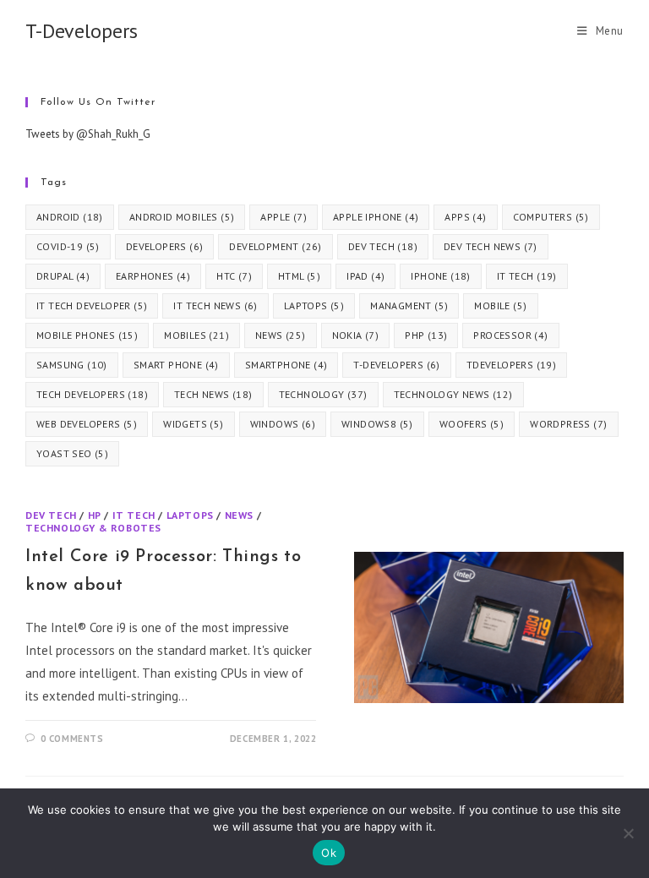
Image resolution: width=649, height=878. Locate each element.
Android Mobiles (182, 216)
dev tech (382, 246)
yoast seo (72, 453)
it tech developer (91, 305)
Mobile (500, 305)
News (239, 515)
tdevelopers (511, 364)
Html (299, 276)
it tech (527, 276)
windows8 (377, 423)
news (280, 335)
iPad (365, 276)
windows (282, 423)
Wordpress (568, 423)
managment (409, 305)
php (426, 335)
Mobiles (196, 335)
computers (551, 216)
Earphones (153, 276)
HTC (234, 276)
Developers (165, 246)
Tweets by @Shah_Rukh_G (87, 134)
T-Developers (81, 31)
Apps (465, 216)
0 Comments (72, 738)
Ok (328, 852)
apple (283, 216)
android (69, 216)
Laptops (314, 305)
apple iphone (375, 216)
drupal (63, 276)
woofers (471, 423)
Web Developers (86, 423)
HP (94, 515)
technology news (453, 394)
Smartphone (286, 364)
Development (275, 246)
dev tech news (490, 246)
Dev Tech (51, 515)
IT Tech (133, 515)
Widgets (193, 423)
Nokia (355, 335)
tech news (213, 394)
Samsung (71, 364)
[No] (627, 833)
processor (510, 335)
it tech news (215, 305)
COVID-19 (68, 246)
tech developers (92, 394)
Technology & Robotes (93, 527)
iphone (440, 276)
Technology (323, 394)
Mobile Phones (87, 335)
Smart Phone (176, 364)
